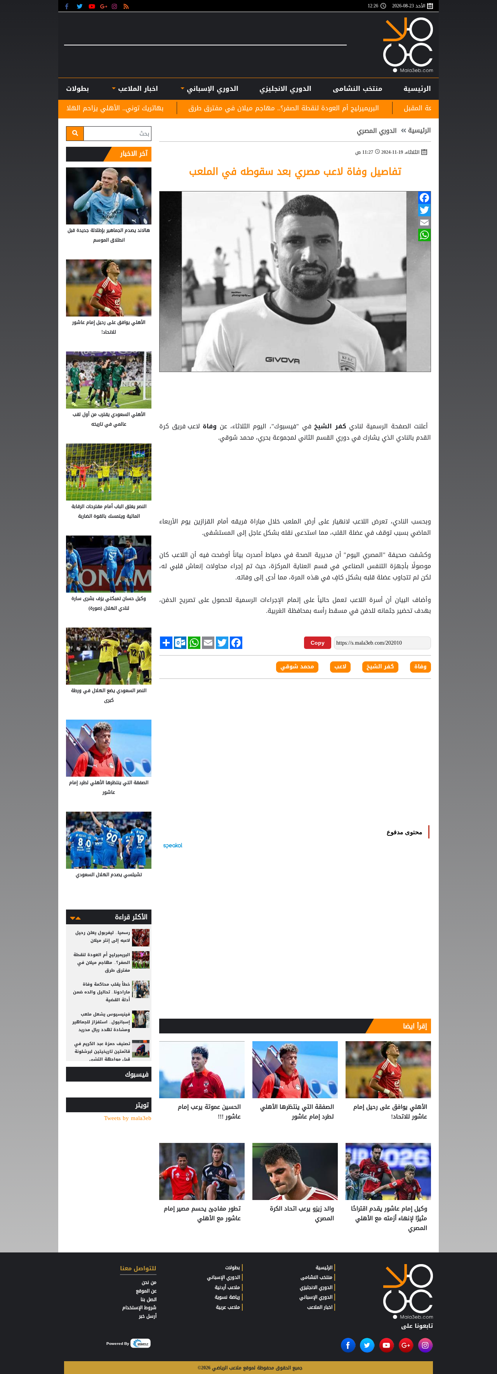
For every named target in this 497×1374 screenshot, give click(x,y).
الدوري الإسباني (211, 88)
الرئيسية (417, 88)
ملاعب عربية (228, 1307)
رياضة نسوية (227, 1297)
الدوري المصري (377, 131)
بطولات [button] (77, 88)
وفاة (210, 426)
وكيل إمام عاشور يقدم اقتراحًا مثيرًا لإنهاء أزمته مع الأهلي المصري (389, 1218)
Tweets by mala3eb (127, 1118)
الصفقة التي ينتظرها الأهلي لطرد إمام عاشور (297, 1112)
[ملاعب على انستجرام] (115, 6)
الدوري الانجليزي (285, 88)
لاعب (340, 667)
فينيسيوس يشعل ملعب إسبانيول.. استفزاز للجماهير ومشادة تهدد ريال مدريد (101, 1021)
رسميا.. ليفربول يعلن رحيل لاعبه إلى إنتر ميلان (102, 936)
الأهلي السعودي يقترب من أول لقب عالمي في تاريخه (109, 419)
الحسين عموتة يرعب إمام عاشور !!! (209, 1112)
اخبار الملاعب (319, 1307)
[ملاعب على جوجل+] (104, 6)
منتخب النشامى (357, 88)
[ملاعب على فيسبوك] (69, 6)
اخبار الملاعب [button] (137, 88)
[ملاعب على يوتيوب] (92, 6)
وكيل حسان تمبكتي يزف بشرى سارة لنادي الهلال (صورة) (108, 603)
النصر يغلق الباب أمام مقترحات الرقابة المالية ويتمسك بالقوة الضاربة (108, 511)
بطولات (232, 1267)
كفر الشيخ (330, 426)
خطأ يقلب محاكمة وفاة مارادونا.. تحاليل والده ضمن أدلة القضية (101, 992)
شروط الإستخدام (139, 1307)
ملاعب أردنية (227, 1287)
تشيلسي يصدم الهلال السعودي (109, 874)
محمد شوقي (297, 667)
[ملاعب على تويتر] (80, 6)
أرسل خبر (147, 1316)
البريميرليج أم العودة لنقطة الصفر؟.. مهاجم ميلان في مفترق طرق (346, 108)
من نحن (149, 1282)
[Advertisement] (295, 463)
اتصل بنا (148, 1299)
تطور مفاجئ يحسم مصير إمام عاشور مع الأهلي (202, 1214)
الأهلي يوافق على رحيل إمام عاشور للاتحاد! (390, 1112)
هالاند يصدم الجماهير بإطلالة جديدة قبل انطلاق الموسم (109, 235)
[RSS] (127, 6)
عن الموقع (146, 1290)
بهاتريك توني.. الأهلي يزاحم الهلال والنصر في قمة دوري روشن (134, 108)
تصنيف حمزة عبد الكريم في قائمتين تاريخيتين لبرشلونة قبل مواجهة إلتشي (102, 1051)
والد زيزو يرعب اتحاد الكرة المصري (302, 1214)
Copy (318, 643)
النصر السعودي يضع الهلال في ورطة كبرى (108, 695)
